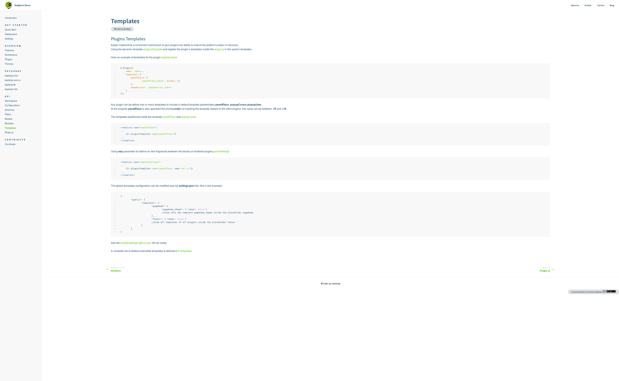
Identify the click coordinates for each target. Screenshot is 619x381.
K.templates (185, 251)
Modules (118, 269)
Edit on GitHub (331, 283)
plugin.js (219, 49)
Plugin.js (545, 269)
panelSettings (221, 151)
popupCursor (188, 117)
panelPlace (169, 117)
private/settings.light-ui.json (136, 243)
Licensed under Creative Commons (587, 292)
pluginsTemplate (152, 49)
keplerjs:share (169, 57)
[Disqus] (330, 334)
